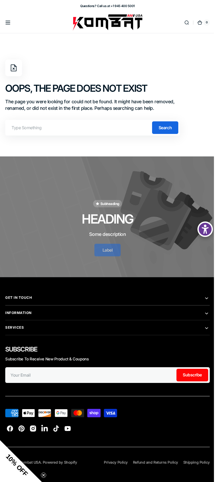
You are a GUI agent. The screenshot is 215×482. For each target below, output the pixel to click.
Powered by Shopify (60, 458)
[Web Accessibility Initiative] (201, 229)
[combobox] (92, 128)
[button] (8, 22)
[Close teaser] (43, 475)
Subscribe (184, 370)
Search (165, 127)
